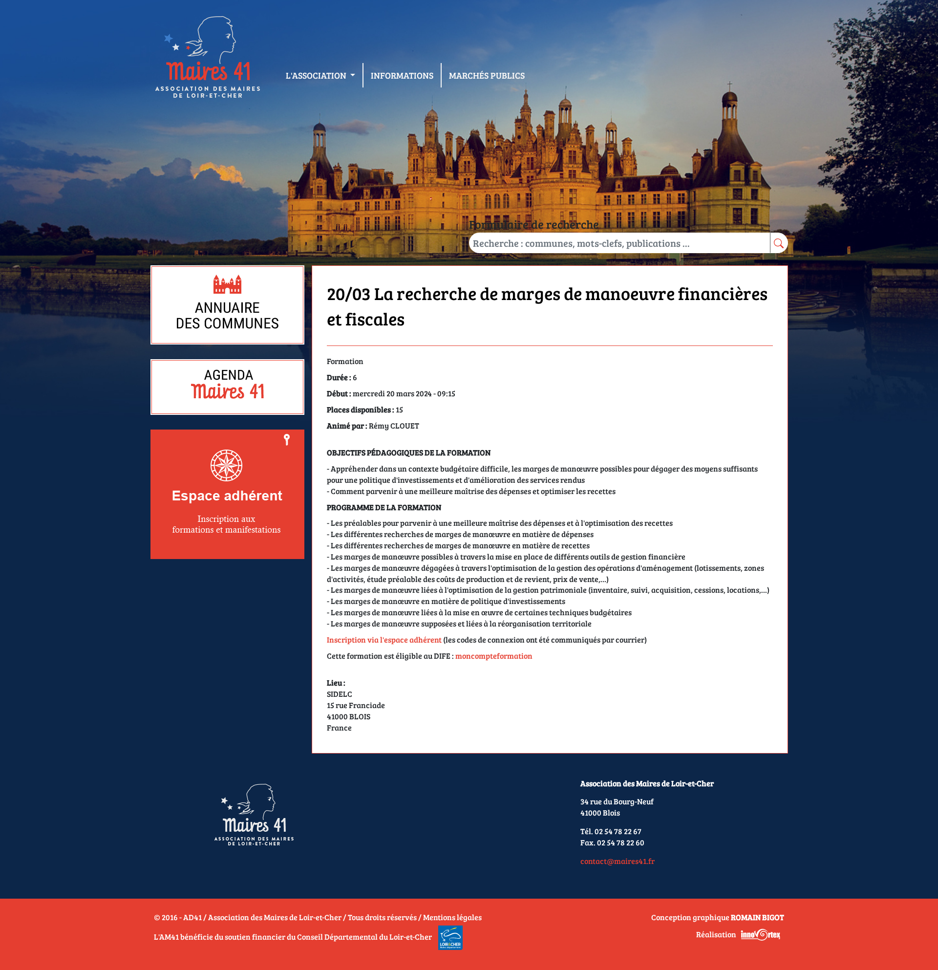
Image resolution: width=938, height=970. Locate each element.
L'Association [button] (317, 75)
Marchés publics (487, 75)
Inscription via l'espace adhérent (384, 639)
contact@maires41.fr (617, 861)
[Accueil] (207, 59)
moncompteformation (494, 655)
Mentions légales (452, 917)
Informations (402, 75)
